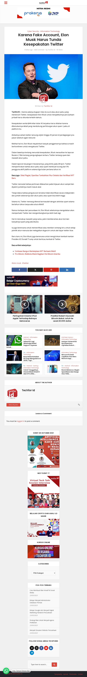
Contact (80, 674)
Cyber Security (33, 31)
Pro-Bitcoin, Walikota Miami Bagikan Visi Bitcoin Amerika (37, 254)
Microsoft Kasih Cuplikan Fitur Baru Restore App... (69, 357)
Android (26, 337)
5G (24, 352)
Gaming (35, 366)
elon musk (17, 263)
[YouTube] (46, 648)
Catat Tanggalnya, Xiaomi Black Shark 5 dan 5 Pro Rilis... (31, 372)
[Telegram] (32, 653)
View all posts (13, 405)
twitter (26, 263)
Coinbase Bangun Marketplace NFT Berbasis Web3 (35, 251)
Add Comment (39, 50)
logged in (20, 421)
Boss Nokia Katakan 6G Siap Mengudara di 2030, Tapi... (32, 359)
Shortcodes (73, 674)
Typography (58, 674)
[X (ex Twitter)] (36, 648)
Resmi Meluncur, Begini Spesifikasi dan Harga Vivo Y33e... (70, 372)
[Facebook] (41, 648)
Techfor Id (51, 50)
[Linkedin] (51, 648)
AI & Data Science (67, 337)
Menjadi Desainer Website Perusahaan (43, 630)
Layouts (65, 674)
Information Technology (50, 31)
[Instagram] (32, 648)
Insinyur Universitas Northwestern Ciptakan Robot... (69, 343)
